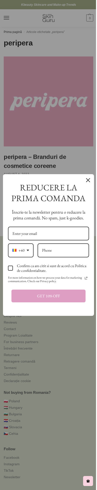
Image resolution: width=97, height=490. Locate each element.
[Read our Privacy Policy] (86, 278)
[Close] (88, 180)
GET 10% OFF (48, 296)
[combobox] (21, 250)
